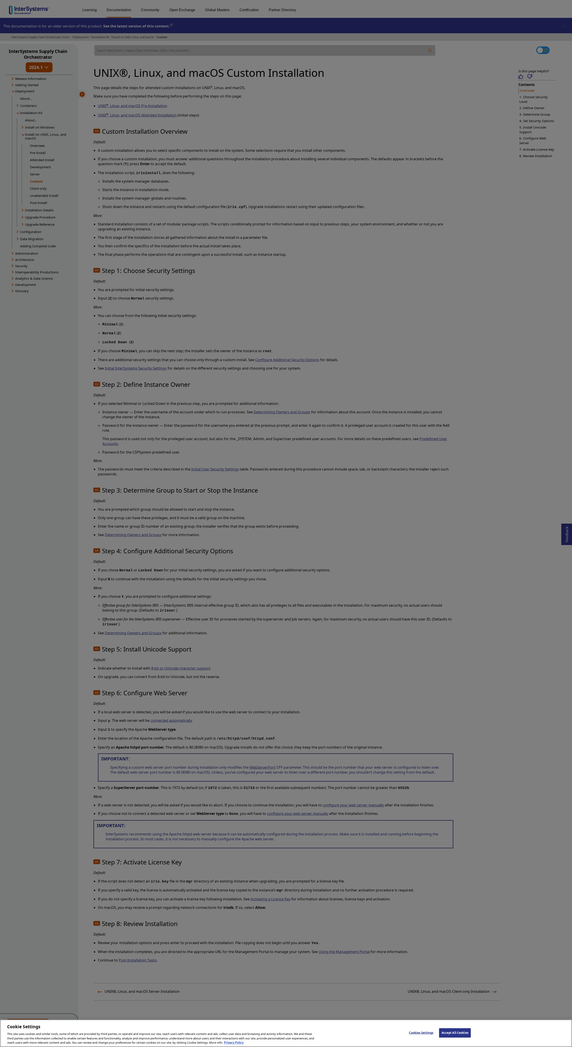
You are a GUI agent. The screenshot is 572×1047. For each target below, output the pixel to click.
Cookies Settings (421, 1033)
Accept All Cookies (455, 1033)
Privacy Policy (234, 1042)
